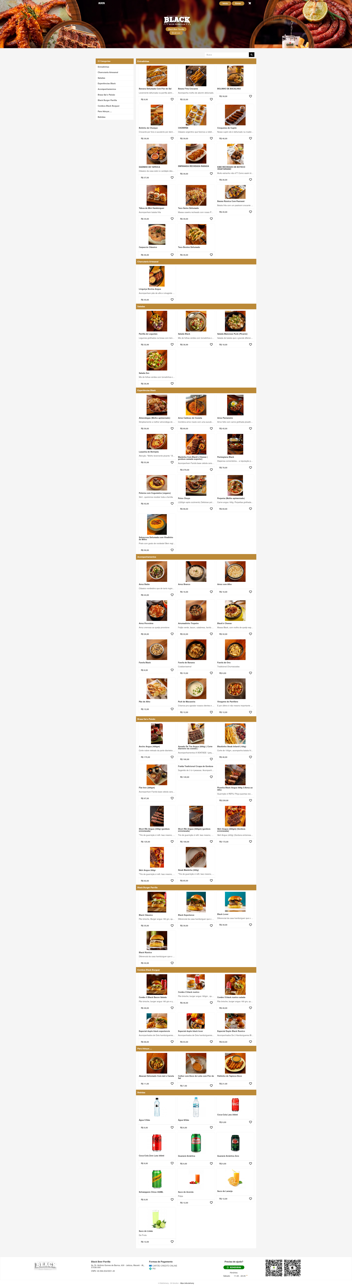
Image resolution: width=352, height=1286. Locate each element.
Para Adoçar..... (105, 111)
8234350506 (235, 1267)
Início (225, 3)
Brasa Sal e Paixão (106, 94)
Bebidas (101, 117)
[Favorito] (172, 99)
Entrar (238, 3)
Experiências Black (107, 83)
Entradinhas (103, 66)
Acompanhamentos (107, 89)
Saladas (101, 77)
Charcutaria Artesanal (108, 72)
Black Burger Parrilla (107, 100)
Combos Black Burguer (108, 105)
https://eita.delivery (187, 1283)
